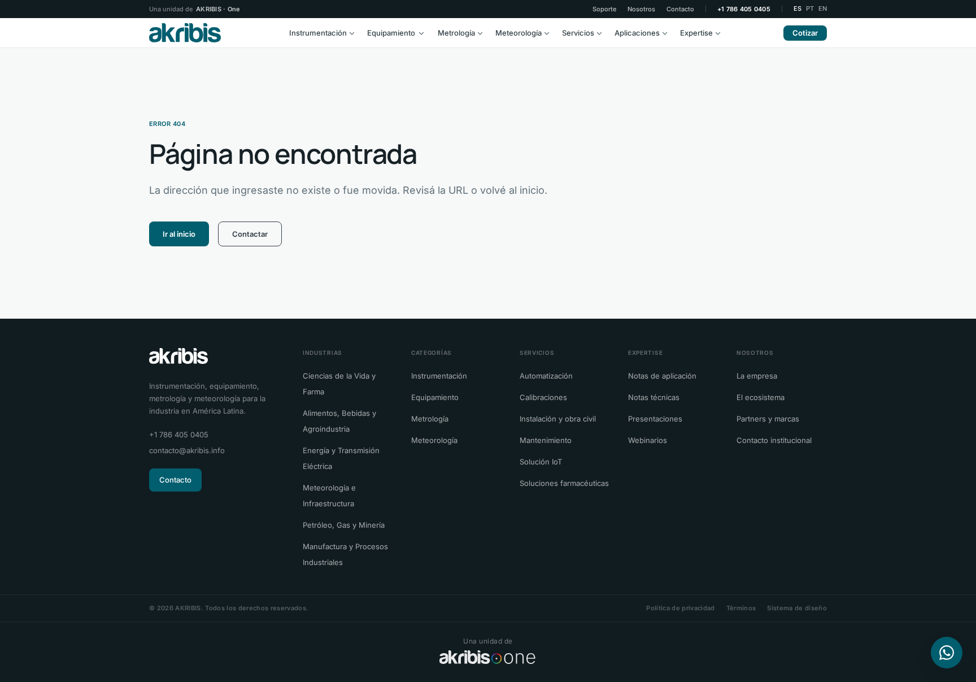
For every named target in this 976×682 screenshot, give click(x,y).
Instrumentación (318, 32)
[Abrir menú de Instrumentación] (354, 32)
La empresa (757, 375)
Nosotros (641, 9)
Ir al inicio (179, 233)
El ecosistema (761, 397)
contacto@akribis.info (187, 450)
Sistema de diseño (797, 608)
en (822, 8)
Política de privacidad (680, 608)
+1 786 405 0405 (743, 9)
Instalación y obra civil (558, 418)
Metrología (456, 32)
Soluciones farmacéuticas (564, 483)
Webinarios (647, 440)
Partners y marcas (768, 418)
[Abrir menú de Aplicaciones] (667, 32)
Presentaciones (655, 418)
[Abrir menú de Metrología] (483, 32)
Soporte (604, 9)
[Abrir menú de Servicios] (602, 32)
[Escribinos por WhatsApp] (946, 652)
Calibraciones (543, 397)
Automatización (546, 375)
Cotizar (805, 32)
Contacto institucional (774, 440)
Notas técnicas (653, 397)
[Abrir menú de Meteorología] (549, 32)
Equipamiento (391, 32)
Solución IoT (541, 461)
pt (810, 8)
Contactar (250, 233)
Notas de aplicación (662, 375)
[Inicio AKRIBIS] (185, 32)
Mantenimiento (546, 440)
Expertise (696, 32)
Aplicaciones (637, 32)
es (797, 8)
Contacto (680, 9)
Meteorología (518, 32)
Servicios (578, 32)
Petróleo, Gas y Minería (344, 524)
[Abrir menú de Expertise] (720, 32)
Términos (741, 608)
